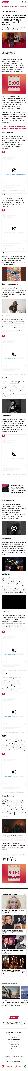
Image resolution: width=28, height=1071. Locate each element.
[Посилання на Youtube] (12, 1023)
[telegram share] (7, 53)
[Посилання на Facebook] (7, 1023)
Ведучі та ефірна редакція (14, 1032)
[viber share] (11, 53)
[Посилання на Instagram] (16, 1023)
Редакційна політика (14, 1041)
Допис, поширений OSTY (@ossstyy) (14, 792)
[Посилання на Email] (24, 1023)
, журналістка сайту (12, 28)
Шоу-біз (14, 11)
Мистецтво (10, 855)
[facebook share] (3, 53)
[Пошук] (22, 2)
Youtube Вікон (14, 848)
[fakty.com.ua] (9, 1066)
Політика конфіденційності (14, 1061)
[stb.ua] (3, 1066)
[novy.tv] (25, 1066)
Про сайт (14, 1037)
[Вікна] (5, 2)
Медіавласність (14, 1044)
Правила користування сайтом (14, 1059)
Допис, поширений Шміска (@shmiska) (14, 732)
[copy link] (14, 53)
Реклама (14, 1048)
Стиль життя (6, 11)
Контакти (14, 1046)
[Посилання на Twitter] (20, 1023)
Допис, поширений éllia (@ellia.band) (14, 248)
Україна (23, 855)
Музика (17, 855)
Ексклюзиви (5, 6)
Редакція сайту (14, 1034)
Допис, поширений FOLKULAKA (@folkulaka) (14, 670)
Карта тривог (14, 6)
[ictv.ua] (18, 1066)
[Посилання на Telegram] (3, 1023)
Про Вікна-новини (14, 1039)
